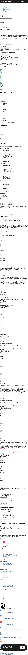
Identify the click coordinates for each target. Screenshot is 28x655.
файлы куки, (10, 646)
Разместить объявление (8, 564)
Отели (4, 572)
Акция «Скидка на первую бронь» (10, 555)
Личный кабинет (6, 544)
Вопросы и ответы (7, 559)
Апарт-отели (5, 573)
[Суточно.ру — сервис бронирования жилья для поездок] (6, 1)
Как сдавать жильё (7, 563)
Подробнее (2, 538)
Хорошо (22, 647)
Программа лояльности (8, 586)
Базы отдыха (5, 577)
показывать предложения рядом (9, 228)
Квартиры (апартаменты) (8, 571)
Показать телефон (4, 55)
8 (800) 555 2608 (6, 546)
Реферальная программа (8, 585)
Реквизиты (5, 584)
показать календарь (4, 216)
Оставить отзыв (4, 498)
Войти (22, 1)
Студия (1, 291)
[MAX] (3, 595)
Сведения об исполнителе (6, 519)
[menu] (26, 1)
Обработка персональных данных (7, 654)
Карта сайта (2, 652)
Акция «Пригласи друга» (8, 554)
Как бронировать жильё (8, 550)
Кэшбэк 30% (5, 553)
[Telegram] (3, 592)
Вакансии (5, 582)
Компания (5, 581)
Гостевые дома (6, 576)
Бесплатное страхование (8, 565)
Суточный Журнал (7, 557)
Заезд (1, 14)
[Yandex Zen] (3, 601)
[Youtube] (3, 599)
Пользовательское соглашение (6, 653)
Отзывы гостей (6, 551)
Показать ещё (3, 496)
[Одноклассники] (3, 594)
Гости (1, 19)
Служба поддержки (7, 545)
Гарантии (5, 556)
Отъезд (1, 16)
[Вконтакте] (3, 597)
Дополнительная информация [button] (6, 203)
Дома (4, 574)
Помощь (4, 567)
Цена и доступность (4, 48)
